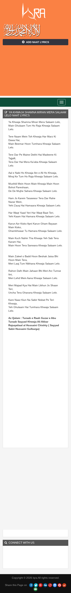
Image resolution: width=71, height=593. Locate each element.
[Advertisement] (35, 72)
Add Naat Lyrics (37, 42)
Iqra (35, 12)
